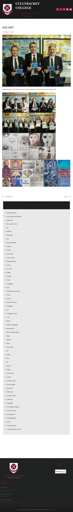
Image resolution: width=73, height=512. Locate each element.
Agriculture (10, 220)
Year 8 (8, 422)
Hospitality (10, 306)
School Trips (10, 373)
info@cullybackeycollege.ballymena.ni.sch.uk (13, 502)
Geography (10, 283)
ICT (8, 310)
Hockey (9, 298)
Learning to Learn (12, 313)
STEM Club (10, 392)
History (9, 295)
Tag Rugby (10, 403)
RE (7, 362)
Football (9, 276)
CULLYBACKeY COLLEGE (13, 476)
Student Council (11, 395)
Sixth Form (10, 388)
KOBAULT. (53, 509)
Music (8, 336)
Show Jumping (11, 384)
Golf (8, 287)
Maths (8, 321)
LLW (8, 317)
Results (9, 365)
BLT (8, 239)
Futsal (8, 280)
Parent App (10, 347)
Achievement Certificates (14, 216)
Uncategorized (11, 414)
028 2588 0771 (4, 496)
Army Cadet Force (12, 224)
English (9, 272)
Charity (9, 250)
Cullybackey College (27, 5)
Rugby (8, 369)
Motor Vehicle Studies (13, 332)
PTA (8, 358)
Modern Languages (12, 324)
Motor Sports (10, 328)
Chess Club (10, 254)
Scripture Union (11, 380)
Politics (9, 354)
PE (7, 351)
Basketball (10, 235)
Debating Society (12, 261)
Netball (9, 339)
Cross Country (11, 257)
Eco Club (9, 268)
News (8, 343)
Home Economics (12, 302)
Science (9, 377)
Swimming (10, 399)
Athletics (9, 231)
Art (7, 227)
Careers (9, 246)
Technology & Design (13, 407)
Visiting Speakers (11, 418)
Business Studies (11, 242)
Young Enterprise (11, 425)
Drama (9, 265)
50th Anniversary (12, 213)
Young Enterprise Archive (14, 429)
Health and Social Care (13, 291)
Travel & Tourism (11, 410)
